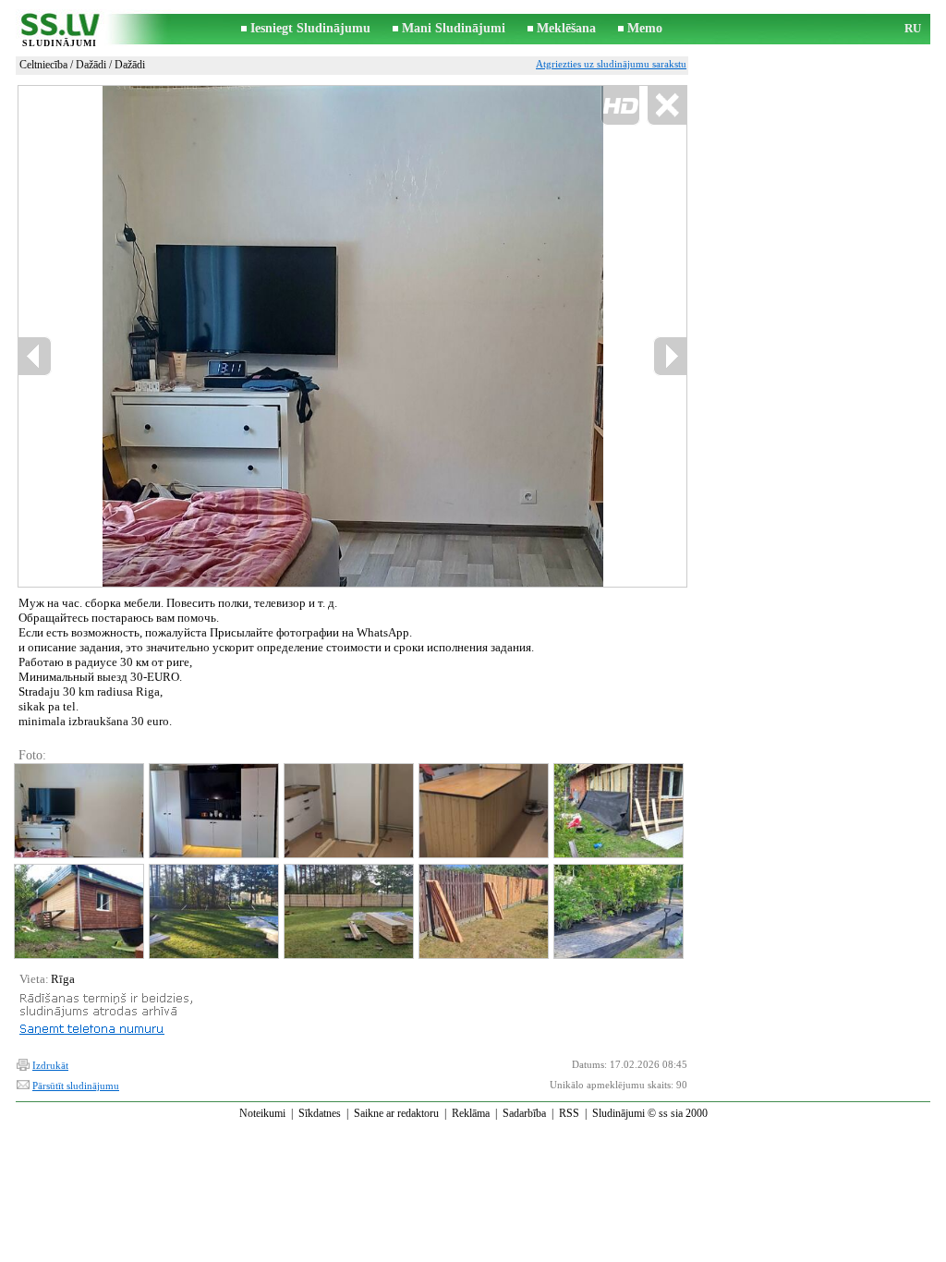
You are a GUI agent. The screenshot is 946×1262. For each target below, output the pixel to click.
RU (912, 28)
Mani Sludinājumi (453, 28)
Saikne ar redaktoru (396, 1113)
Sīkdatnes (319, 1113)
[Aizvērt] (666, 106)
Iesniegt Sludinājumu (310, 28)
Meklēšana (566, 28)
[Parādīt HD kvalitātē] (352, 336)
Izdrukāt (50, 1065)
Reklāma (471, 1113)
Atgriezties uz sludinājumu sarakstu (611, 63)
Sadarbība (524, 1113)
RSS (569, 1113)
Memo (644, 28)
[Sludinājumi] (59, 30)
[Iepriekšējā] (161, 336)
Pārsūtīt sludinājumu (75, 1085)
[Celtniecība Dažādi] (78, 810)
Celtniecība (43, 64)
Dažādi (91, 64)
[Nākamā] (669, 356)
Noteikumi (262, 1113)
